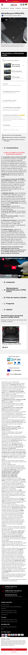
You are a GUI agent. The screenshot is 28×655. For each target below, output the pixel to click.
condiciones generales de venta (9, 610)
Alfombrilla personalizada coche (9, 619)
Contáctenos (4, 614)
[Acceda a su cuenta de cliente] (23, 5)
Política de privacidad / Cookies (9, 612)
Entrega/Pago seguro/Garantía (8, 626)
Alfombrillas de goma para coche (9, 621)
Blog (2, 628)
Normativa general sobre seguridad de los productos (11, 607)
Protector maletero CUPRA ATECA (11, 343)
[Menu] (5, 5)
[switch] (4, 8)
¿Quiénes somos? (5, 604)
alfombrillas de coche (15, 384)
